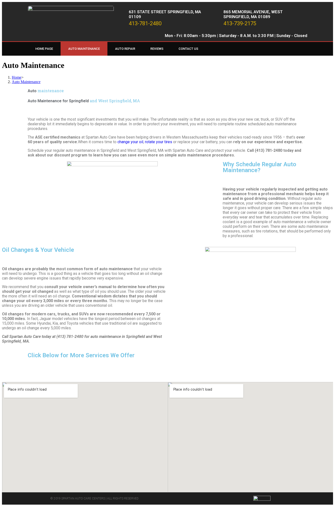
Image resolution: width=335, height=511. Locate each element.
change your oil (130, 142)
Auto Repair (125, 49)
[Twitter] (293, 48)
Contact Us (188, 49)
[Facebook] (283, 48)
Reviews (156, 49)
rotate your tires (158, 142)
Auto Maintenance (84, 49)
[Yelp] (303, 48)
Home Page (44, 49)
